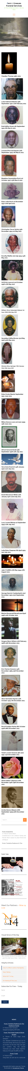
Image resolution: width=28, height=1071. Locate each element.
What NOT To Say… (8, 976)
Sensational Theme (18, 1068)
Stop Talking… (7, 972)
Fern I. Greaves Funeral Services (14, 4)
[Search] (25, 820)
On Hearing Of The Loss (10, 980)
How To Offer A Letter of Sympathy (13, 967)
